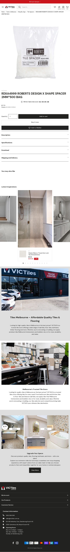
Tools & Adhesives (11, 12)
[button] (34, 7)
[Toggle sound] (49, 244)
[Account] (63, 7)
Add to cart (43, 116)
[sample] (59, 7)
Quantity (4, 116)
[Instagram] (17, 543)
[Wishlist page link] (55, 7)
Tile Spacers (30, 12)
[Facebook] (13, 543)
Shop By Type (22, 12)
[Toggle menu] (2, 7)
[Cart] (67, 7)
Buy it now (35, 122)
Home (3, 12)
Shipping (3, 107)
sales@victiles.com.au (12, 518)
